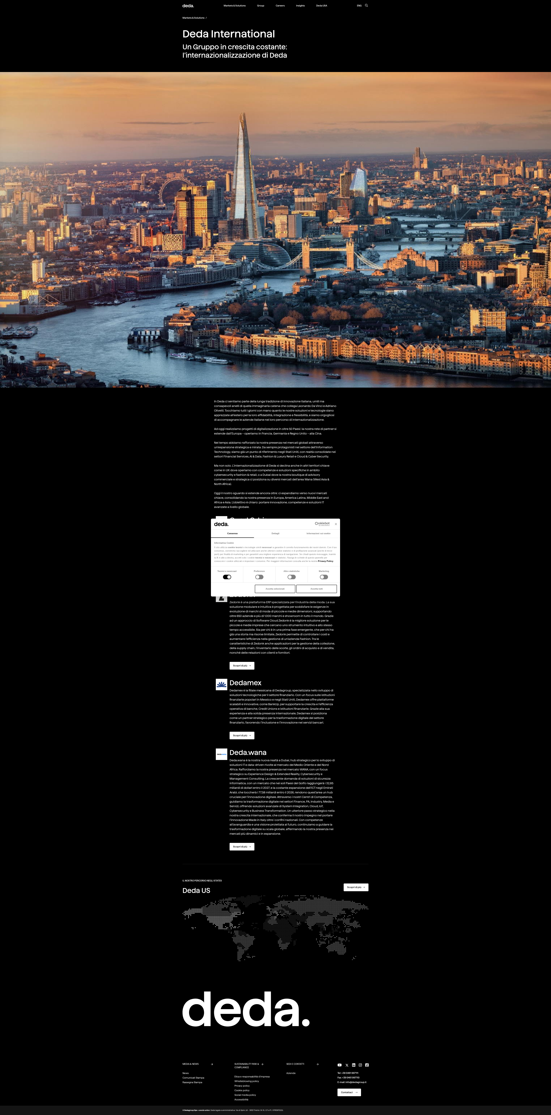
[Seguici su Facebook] (366, 1065)
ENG (359, 5)
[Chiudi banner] (336, 524)
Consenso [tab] (232, 533)
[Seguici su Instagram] (360, 1065)
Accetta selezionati (275, 589)
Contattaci (347, 1092)
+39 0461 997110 (350, 1077)
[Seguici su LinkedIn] (353, 1065)
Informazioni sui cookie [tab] (318, 533)
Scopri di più (240, 665)
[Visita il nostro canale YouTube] (339, 1065)
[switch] (259, 577)
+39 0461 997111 (350, 1073)
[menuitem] (235, 7)
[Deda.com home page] (246, 1008)
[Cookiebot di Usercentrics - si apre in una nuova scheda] (317, 524)
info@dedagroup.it (356, 1082)
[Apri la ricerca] (366, 5)
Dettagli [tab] (276, 533)
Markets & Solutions (193, 18)
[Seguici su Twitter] (347, 1064)
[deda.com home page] (188, 5)
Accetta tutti (317, 589)
